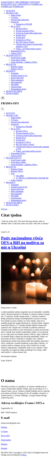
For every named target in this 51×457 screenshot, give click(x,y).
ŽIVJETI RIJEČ (12, 93)
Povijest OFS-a (22, 29)
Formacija (15, 22)
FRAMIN (15, 84)
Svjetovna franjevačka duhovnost (29, 33)
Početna (4, 427)
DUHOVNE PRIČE (14, 91)
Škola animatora (17, 80)
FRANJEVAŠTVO (13, 55)
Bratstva (4, 444)
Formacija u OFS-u (23, 40)
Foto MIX (20, 176)
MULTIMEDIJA (22, 2)
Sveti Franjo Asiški (18, 58)
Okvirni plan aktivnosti (20, 20)
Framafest (15, 73)
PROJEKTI (10, 71)
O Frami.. (14, 17)
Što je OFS (5, 436)
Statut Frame (16, 15)
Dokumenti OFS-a (18, 51)
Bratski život (21, 35)
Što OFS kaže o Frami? (25, 42)
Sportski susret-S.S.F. (19, 76)
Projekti (4, 448)
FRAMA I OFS (12, 13)
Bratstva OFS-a (17, 69)
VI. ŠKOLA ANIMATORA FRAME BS (32, 178)
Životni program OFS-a (25, 31)
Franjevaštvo (6, 440)
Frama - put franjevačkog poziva (28, 49)
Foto (12, 173)
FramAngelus (16, 87)
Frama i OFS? (16, 53)
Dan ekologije (16, 82)
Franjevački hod (17, 78)
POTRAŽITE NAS (9, 4)
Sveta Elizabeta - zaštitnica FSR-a (24, 62)
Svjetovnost (20, 38)
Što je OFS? (15, 26)
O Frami (4, 431)
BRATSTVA (11, 64)
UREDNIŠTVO (24, 4)
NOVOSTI (10, 11)
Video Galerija (16, 180)
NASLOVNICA (7, 2)
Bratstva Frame (17, 67)
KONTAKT (35, 2)
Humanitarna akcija (18, 89)
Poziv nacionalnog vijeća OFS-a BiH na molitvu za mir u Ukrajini (22, 242)
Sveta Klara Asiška (18, 60)
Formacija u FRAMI (24, 24)
